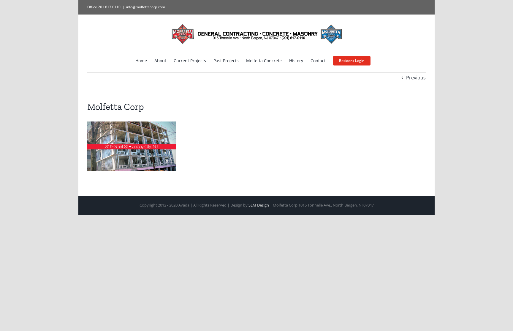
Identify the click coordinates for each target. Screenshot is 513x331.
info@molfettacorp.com (145, 6)
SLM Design (258, 205)
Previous (416, 77)
